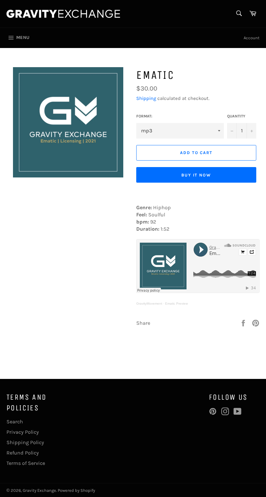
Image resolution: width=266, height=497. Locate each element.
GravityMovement (149, 303)
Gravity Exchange (39, 490)
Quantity (236, 116)
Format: (144, 116)
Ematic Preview (176, 303)
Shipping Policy (25, 442)
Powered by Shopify (76, 490)
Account (252, 37)
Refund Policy (22, 453)
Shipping (146, 98)
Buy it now (196, 175)
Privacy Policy (22, 432)
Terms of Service (25, 463)
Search (14, 421)
